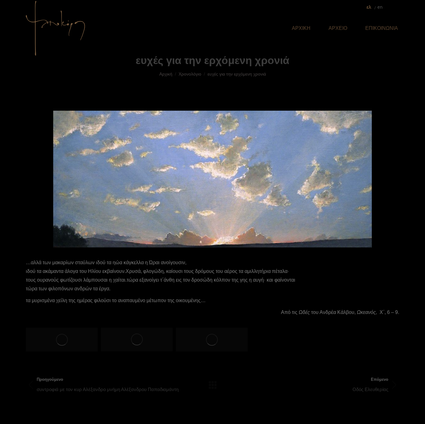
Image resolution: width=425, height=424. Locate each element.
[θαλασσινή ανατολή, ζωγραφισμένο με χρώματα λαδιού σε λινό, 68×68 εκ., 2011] (212, 340)
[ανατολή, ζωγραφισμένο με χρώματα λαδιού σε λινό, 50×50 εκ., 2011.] (62, 340)
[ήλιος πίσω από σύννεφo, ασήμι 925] (137, 339)
